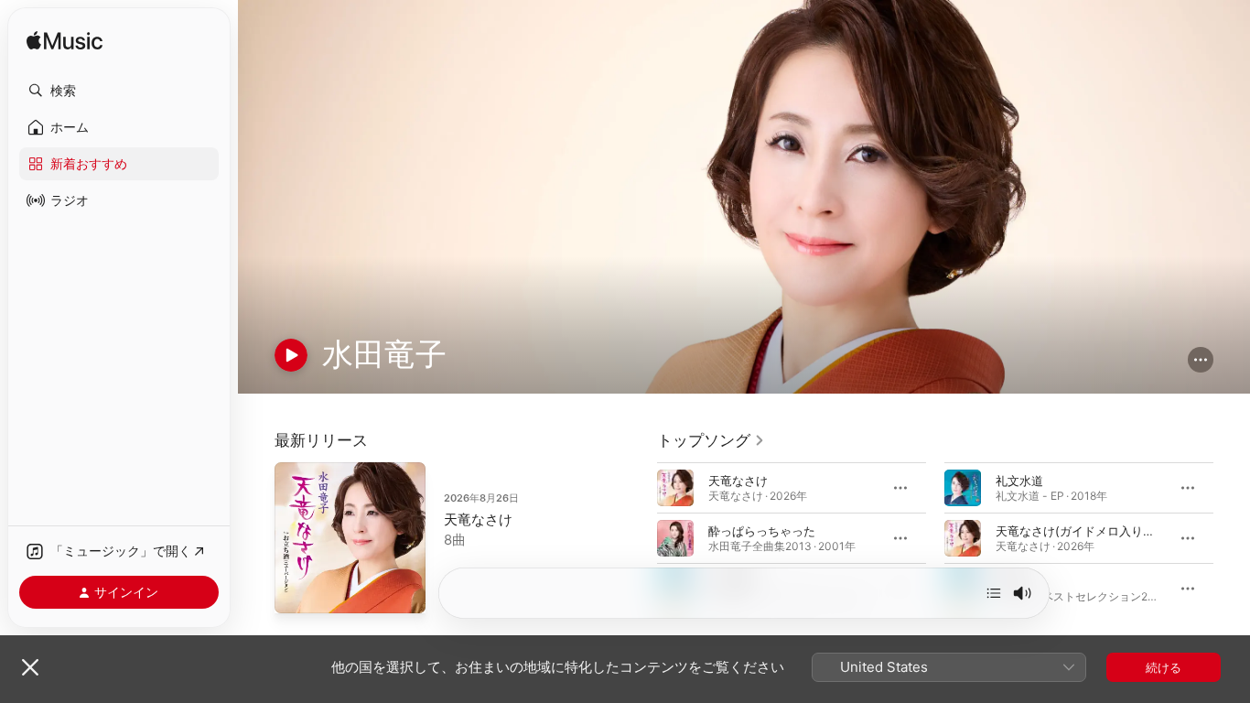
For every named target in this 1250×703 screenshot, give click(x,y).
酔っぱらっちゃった (761, 531)
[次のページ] (1232, 538)
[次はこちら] (994, 593)
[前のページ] (639, 538)
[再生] (291, 355)
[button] (119, 90)
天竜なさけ (478, 519)
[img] (64, 41)
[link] (711, 440)
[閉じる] (30, 667)
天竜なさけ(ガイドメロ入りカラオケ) (1095, 531)
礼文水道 (1019, 480)
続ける (1163, 667)
